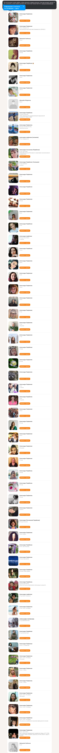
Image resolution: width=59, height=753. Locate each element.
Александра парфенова (26, 594)
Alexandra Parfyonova (25, 100)
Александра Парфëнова (26, 51)
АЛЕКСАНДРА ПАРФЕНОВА (27, 619)
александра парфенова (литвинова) (29, 137)
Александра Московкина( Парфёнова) (30, 520)
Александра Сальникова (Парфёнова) (30, 149)
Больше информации (47, 3)
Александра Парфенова (26, 14)
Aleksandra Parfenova (25, 38)
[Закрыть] (23, 7)
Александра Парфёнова (26, 112)
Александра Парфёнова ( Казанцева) (29, 162)
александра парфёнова (26, 236)
